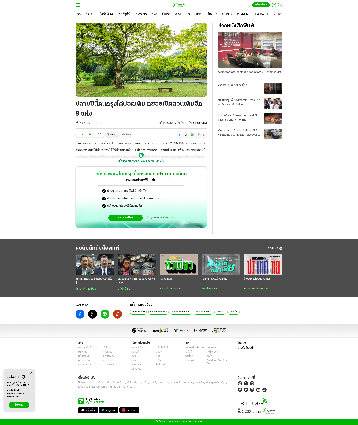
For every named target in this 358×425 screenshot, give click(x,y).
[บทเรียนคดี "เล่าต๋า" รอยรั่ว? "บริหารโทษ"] (137, 265)
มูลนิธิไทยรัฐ (131, 382)
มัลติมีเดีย (136, 369)
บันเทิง (159, 351)
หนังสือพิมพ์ (166, 123)
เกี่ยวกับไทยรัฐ (114, 382)
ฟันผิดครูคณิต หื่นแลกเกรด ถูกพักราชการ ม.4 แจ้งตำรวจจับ (249, 72)
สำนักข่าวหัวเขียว (170, 288)
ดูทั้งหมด (273, 248)
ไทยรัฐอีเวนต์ (245, 347)
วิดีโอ (159, 360)
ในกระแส (82, 351)
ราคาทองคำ (84, 364)
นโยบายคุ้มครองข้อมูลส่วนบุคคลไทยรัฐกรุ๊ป (206, 382)
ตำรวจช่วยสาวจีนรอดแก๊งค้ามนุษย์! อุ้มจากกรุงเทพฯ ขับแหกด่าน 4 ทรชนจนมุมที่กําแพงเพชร (239, 133)
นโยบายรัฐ (83, 356)
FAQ (162, 382)
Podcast (136, 364)
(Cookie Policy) (14, 396)
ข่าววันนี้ (220, 312)
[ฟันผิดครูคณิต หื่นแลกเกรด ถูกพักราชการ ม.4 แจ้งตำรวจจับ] (250, 50)
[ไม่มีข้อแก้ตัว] (179, 265)
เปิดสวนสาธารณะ (158, 312)
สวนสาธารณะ (138, 312)
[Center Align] (31, 373)
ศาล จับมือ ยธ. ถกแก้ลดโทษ (232, 85)
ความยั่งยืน (109, 364)
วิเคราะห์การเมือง (86, 288)
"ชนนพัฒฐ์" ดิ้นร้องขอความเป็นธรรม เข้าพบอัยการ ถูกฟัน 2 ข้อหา (239, 102)
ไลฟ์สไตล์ (161, 364)
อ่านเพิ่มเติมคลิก (14, 391)
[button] (179, 134)
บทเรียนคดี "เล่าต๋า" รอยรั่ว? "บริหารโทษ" (137, 281)
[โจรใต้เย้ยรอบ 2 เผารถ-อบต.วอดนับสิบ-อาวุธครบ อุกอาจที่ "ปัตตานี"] (273, 118)
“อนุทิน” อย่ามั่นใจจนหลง (214, 279)
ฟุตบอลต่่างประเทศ (194, 347)
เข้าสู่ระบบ (168, 217)
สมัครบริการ (261, 4)
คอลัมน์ (135, 351)
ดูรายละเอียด (126, 217)
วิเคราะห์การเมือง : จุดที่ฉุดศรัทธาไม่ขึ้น (94, 281)
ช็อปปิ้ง (242, 343)
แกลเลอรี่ (189, 360)
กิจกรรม (82, 382)
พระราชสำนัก (85, 347)
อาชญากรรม (85, 360)
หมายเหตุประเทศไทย (256, 288)
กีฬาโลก (189, 356)
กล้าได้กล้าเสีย (210, 288)
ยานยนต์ (107, 360)
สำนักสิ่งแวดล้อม (203, 312)
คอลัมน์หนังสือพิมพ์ (98, 248)
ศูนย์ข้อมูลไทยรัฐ (148, 382)
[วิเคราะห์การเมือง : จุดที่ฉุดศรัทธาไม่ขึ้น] (95, 265)
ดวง (133, 356)
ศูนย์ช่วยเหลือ (174, 382)
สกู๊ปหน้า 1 (124, 288)
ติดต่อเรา (115, 386)
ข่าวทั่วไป (234, 312)
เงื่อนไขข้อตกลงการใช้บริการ (92, 386)
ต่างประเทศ (109, 356)
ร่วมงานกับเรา (97, 382)
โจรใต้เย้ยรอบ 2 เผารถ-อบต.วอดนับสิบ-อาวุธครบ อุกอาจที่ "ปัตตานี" (238, 117)
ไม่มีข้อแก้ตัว (166, 279)
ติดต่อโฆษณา (129, 386)
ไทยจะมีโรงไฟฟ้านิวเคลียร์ (257, 279)
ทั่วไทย (181, 123)
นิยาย (134, 360)
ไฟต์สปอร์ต (212, 351)
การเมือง (107, 351)
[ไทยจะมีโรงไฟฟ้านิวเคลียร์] (263, 265)
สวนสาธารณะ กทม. (181, 312)
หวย (158, 356)
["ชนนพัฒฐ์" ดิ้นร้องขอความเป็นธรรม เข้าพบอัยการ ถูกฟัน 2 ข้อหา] (273, 103)
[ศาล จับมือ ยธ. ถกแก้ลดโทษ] (273, 88)
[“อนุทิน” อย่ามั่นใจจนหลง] (221, 265)
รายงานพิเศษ (138, 347)
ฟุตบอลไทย (212, 347)
